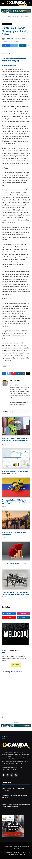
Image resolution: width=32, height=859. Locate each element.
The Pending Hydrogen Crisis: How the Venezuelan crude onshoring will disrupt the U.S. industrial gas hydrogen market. (16, 502)
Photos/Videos (8, 852)
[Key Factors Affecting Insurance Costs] (16, 551)
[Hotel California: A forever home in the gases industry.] (16, 520)
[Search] (29, 3)
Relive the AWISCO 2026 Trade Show (13, 788)
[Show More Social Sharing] (28, 45)
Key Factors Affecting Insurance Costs (14, 563)
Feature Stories (6, 23)
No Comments (6, 41)
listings (5, 366)
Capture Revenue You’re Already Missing (15, 471)
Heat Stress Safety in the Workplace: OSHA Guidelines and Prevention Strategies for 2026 (16, 440)
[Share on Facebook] (6, 45)
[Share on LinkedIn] (22, 45)
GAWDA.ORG (17, 852)
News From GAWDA (13, 854)
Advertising (23, 854)
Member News (26, 852)
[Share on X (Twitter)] (14, 45)
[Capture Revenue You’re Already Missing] (16, 458)
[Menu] (3, 3)
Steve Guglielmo (12, 38)
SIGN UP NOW (16, 665)
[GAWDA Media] (17, 3)
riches (10, 366)
